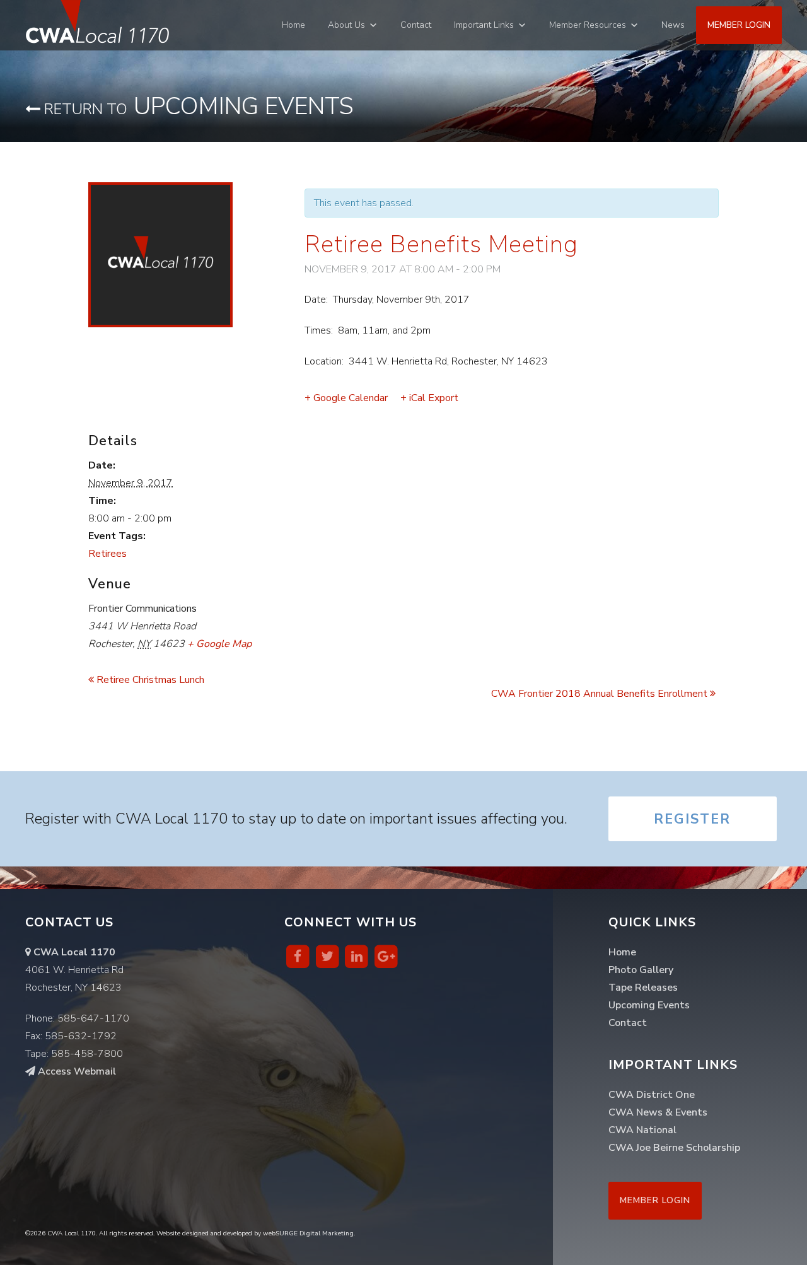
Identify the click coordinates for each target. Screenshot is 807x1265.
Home (293, 25)
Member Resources (587, 25)
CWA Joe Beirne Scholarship (674, 1148)
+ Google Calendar (346, 398)
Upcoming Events (197, 106)
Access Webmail (75, 1071)
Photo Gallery (640, 970)
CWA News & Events (657, 1112)
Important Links (484, 25)
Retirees (107, 554)
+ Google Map (219, 644)
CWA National (642, 1130)
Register (692, 819)
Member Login (738, 25)
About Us (346, 25)
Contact (415, 25)
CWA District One (651, 1095)
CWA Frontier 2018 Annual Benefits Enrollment (600, 694)
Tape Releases (643, 987)
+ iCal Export (429, 398)
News (673, 25)
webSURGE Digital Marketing (308, 1233)
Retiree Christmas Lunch (149, 680)
